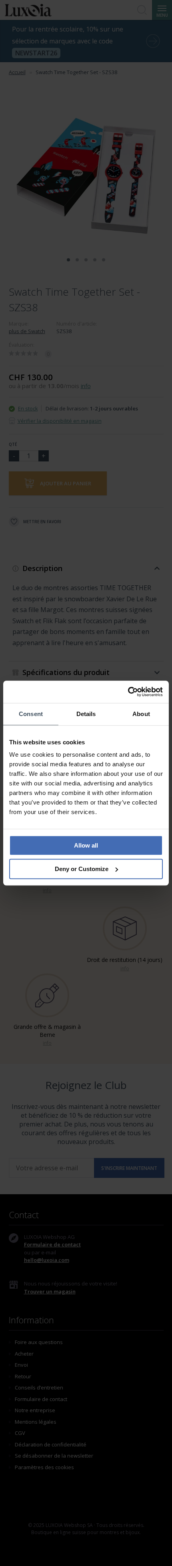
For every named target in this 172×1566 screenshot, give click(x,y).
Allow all (86, 845)
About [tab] (141, 713)
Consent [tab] (31, 713)
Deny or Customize (81, 868)
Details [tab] (86, 713)
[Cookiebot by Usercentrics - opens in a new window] (128, 692)
